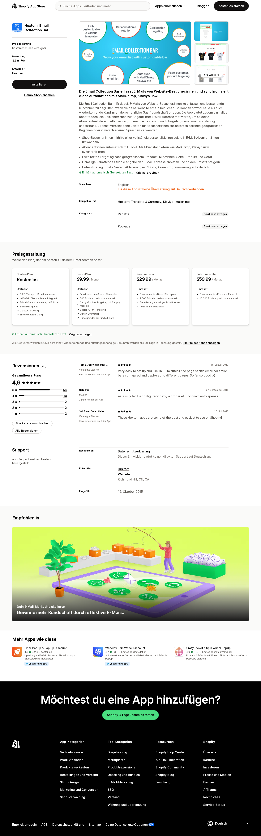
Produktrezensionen (122, 767)
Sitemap (95, 824)
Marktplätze (116, 760)
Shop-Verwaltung (72, 797)
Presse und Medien (217, 775)
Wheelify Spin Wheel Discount (125, 648)
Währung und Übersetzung (127, 805)
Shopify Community (170, 767)
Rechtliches (211, 797)
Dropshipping (117, 752)
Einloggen (202, 6)
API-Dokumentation (170, 760)
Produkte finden (71, 760)
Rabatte (123, 214)
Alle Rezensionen (26, 430)
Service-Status (214, 805)
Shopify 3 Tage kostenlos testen (130, 715)
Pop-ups (124, 226)
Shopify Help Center (170, 752)
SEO (111, 790)
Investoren (211, 767)
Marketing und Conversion (79, 790)
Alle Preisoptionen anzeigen (201, 342)
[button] (49, 656)
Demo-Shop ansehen (39, 95)
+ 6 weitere (211, 74)
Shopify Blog (165, 775)
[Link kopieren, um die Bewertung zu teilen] (110, 364)
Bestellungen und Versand (79, 775)
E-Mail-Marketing (120, 782)
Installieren (39, 84)
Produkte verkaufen (74, 767)
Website (124, 474)
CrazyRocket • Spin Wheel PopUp (208, 648)
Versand (114, 797)
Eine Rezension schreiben (32, 423)
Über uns (209, 752)
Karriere (209, 760)
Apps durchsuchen (168, 6)
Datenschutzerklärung (134, 451)
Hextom (17, 73)
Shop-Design (69, 782)
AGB (44, 824)
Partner (208, 782)
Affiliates (209, 790)
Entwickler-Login (24, 824)
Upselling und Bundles (124, 775)
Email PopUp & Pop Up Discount (45, 648)
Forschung (163, 782)
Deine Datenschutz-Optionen (126, 824)
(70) (22, 60)
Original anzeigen (147, 172)
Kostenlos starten (231, 6)
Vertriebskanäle (71, 752)
